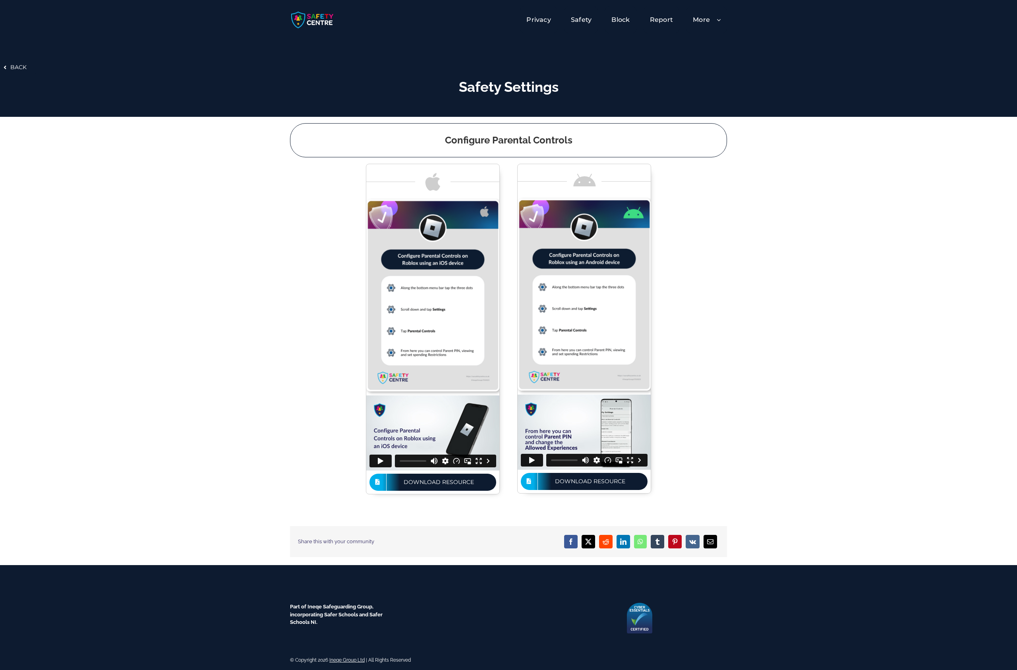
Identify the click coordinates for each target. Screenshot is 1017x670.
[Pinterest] (675, 541)
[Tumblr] (657, 541)
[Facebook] (571, 541)
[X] (588, 541)
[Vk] (693, 541)
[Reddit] (606, 541)
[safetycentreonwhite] (312, 13)
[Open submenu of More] (722, 19)
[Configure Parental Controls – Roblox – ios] (432, 202)
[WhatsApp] (640, 541)
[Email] (710, 541)
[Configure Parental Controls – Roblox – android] (584, 201)
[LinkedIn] (623, 541)
